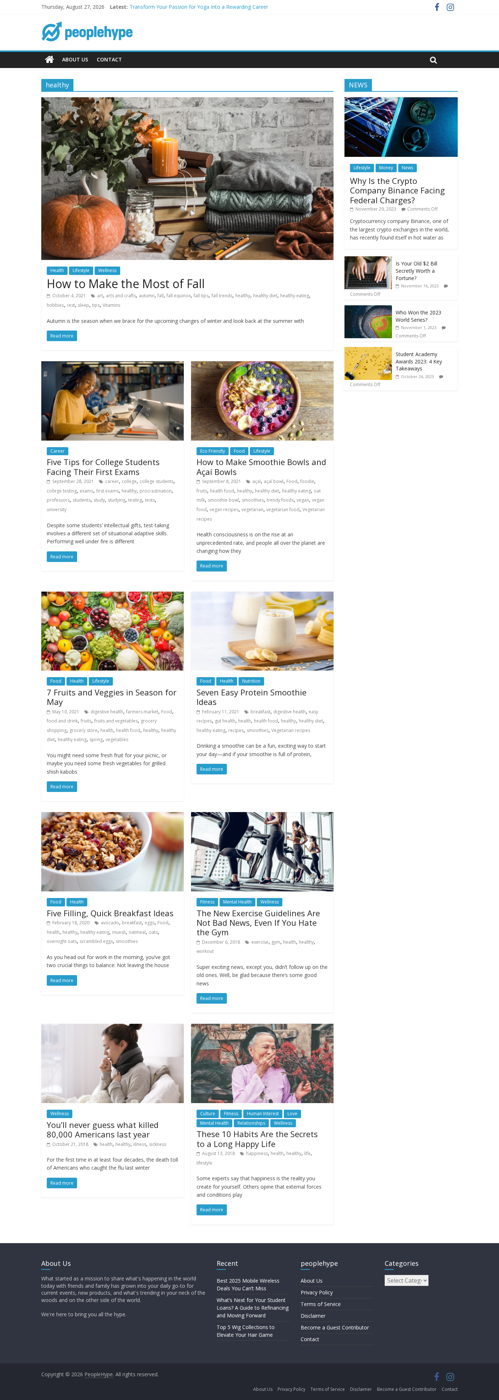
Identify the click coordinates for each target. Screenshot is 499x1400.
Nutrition (251, 681)
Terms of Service (321, 1304)
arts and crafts (121, 296)
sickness (157, 1144)
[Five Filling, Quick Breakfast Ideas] (112, 816)
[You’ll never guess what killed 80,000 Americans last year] (112, 1028)
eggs (150, 923)
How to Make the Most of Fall (126, 283)
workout (205, 951)
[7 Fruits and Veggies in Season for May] (112, 596)
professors (58, 500)
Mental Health (237, 902)
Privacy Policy (317, 1292)
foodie (307, 481)
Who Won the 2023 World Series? (418, 316)
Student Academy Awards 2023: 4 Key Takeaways (419, 361)
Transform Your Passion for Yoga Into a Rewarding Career (199, 6)
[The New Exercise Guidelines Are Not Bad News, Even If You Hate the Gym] (262, 816)
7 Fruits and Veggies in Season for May (111, 697)
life (307, 1153)
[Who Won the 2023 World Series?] (368, 309)
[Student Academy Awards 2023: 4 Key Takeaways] (368, 350)
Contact (109, 59)
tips (96, 305)
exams (86, 491)
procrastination (156, 491)
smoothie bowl (223, 500)
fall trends (222, 296)
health (106, 730)
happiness (257, 1153)
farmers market (142, 712)
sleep (83, 305)
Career (57, 451)
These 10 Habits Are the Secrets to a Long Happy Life (257, 1138)
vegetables (117, 739)
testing (135, 500)
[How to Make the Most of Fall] (187, 102)
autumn (147, 296)
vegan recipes (224, 509)
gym (275, 942)
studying (116, 500)
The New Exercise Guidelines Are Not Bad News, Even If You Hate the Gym (258, 922)
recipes (236, 730)
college (129, 481)
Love (292, 1113)
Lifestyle (81, 270)
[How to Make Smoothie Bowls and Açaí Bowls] (262, 366)
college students (157, 481)
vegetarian (252, 509)
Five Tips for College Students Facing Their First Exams (103, 466)
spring (96, 739)
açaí (256, 481)
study (99, 500)
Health (57, 270)
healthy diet (265, 296)
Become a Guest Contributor (335, 1327)
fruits (202, 491)
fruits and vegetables (116, 721)
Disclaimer (313, 1315)
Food (239, 451)
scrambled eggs (96, 941)
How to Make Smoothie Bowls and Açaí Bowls (261, 466)
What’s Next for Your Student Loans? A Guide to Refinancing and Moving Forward (253, 1308)
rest (71, 305)
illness (139, 1144)
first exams (107, 491)
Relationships (251, 1123)
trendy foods (280, 500)
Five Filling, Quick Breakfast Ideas (110, 912)
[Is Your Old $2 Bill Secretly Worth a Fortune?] (368, 260)
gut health (225, 721)
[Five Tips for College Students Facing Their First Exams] (112, 366)
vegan (303, 500)
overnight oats (62, 941)
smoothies (253, 500)
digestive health (107, 712)
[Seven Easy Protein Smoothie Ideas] (262, 596)
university (56, 509)
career (112, 481)
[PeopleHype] (49, 60)
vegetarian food (283, 509)
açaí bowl (273, 481)
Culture (207, 1113)
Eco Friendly (212, 451)
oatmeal (137, 932)
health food (222, 491)
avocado (110, 923)
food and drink (62, 721)
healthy (242, 296)
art (100, 296)
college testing (62, 491)
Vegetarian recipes (290, 730)
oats (153, 932)
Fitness (207, 902)
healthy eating (294, 296)
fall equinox (179, 296)
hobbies (55, 305)
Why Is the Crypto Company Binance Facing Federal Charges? (397, 190)
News (407, 168)
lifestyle (204, 1163)
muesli (119, 932)
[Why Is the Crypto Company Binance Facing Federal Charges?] (401, 101)
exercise (259, 942)
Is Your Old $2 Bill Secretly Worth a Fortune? (416, 270)
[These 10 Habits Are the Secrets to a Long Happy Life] (262, 1028)
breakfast (260, 712)
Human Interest (263, 1113)
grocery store (83, 730)
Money (386, 168)
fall (160, 296)
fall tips (201, 296)
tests (150, 500)
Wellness (107, 270)
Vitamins (111, 305)
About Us (75, 59)
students (82, 500)
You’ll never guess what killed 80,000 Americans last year (103, 1129)
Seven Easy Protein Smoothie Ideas (251, 697)
